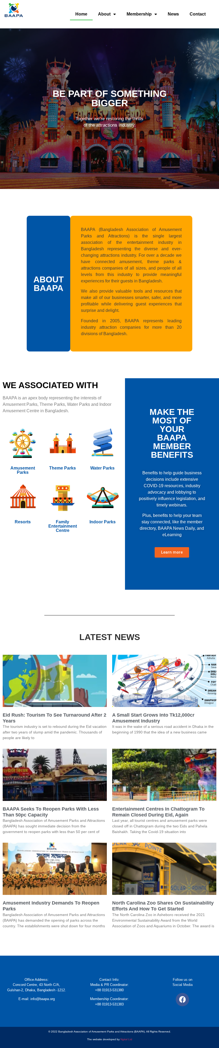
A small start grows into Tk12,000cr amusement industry (153, 718)
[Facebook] (182, 999)
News (173, 14)
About (104, 14)
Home (81, 14)
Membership (139, 14)
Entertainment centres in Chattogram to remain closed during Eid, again (158, 812)
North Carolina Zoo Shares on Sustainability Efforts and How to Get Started (163, 905)
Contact (198, 14)
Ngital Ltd (126, 1039)
